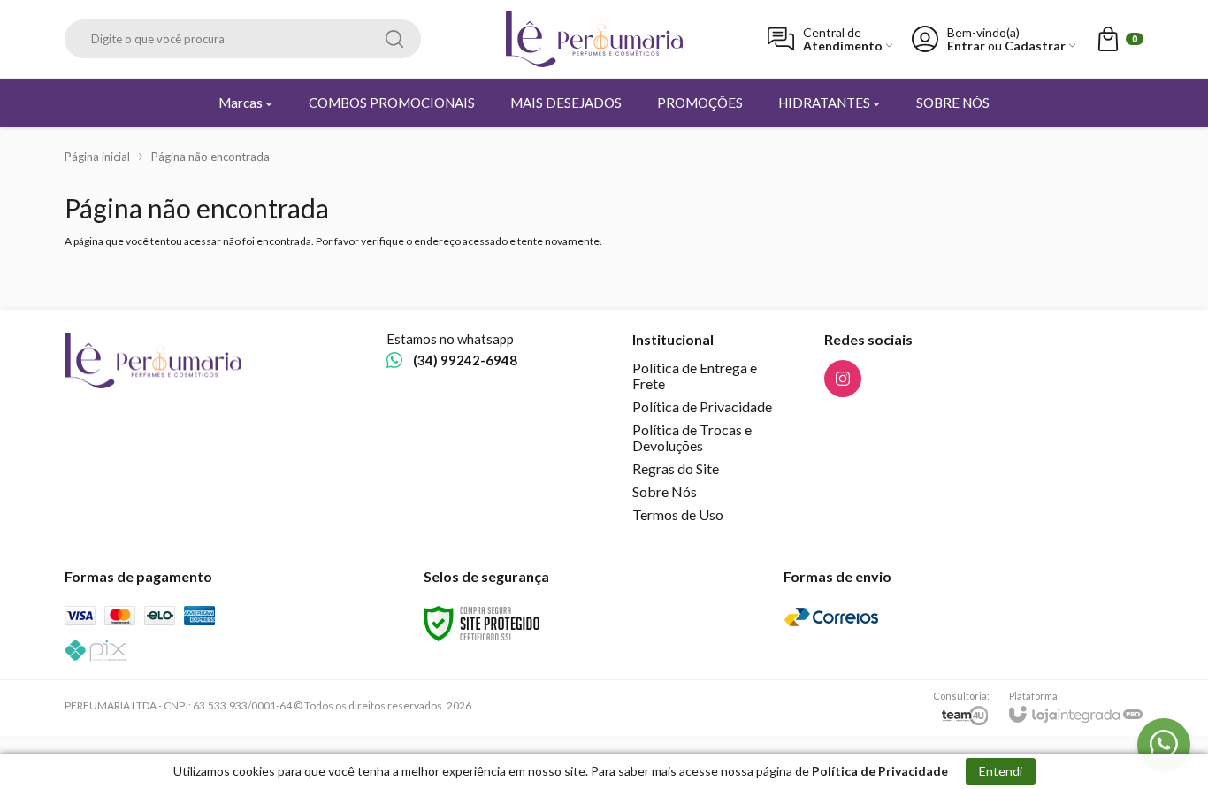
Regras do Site (675, 468)
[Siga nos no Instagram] (842, 378)
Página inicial (97, 156)
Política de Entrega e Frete (694, 375)
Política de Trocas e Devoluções (692, 437)
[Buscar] (394, 38)
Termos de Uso (677, 514)
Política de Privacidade (702, 406)
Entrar (966, 45)
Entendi (1000, 770)
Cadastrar (1035, 45)
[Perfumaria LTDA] (594, 39)
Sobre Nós (664, 491)
